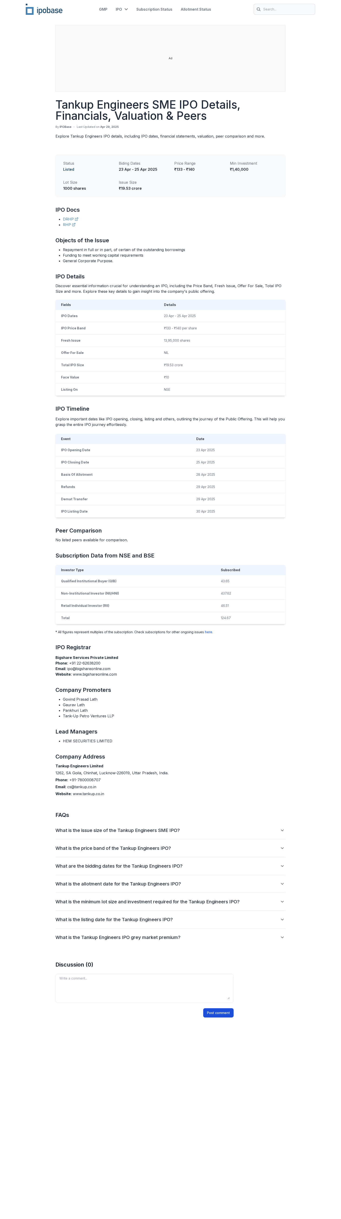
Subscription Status (154, 9)
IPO (119, 9)
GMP (103, 9)
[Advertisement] (171, 58)
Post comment (218, 1013)
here (208, 632)
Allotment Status (196, 9)
